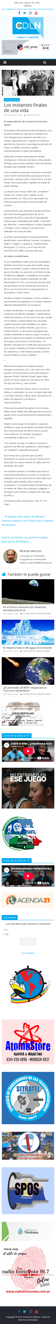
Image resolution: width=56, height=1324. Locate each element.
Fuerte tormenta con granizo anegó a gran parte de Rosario (25, 539)
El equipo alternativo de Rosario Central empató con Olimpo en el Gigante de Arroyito (27, 520)
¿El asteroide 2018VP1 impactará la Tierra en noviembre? (24, 689)
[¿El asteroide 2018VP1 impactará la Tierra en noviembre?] (28, 659)
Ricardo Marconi (33, 115)
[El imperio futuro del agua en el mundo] (28, 621)
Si (6, 929)
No (7, 934)
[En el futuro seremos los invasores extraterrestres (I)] (28, 581)
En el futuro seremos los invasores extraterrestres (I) (24, 608)
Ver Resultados (28, 953)
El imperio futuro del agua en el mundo (27, 647)
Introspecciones (11, 100)
